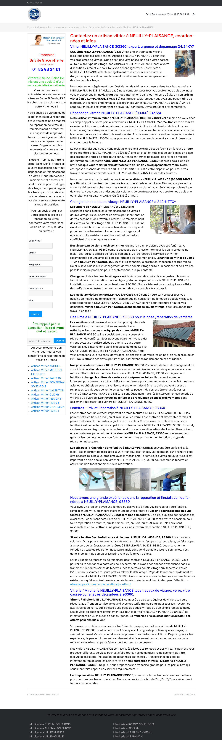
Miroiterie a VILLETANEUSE (46, 732)
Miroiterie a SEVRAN (126, 728)
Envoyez (59, 340)
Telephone (34, 264)
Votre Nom (34, 240)
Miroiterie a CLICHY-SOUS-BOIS (50, 724)
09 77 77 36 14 (35, 3)
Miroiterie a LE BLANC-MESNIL (133, 732)
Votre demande (37, 276)
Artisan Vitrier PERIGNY (46, 398)
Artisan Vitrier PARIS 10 (46, 378)
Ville (31, 300)
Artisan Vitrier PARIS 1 (45, 410)
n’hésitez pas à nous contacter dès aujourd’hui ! (100, 584)
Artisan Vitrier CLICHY (45, 394)
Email (32, 252)
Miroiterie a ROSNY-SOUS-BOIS (133, 724)
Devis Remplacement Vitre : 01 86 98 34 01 (167, 14)
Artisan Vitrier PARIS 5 (45, 402)
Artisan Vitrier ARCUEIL (46, 366)
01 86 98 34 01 (46, 69)
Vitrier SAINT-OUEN (183, 694)
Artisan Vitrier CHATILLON (48, 406)
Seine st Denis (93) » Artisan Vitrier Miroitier (110, 27)
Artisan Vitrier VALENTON (47, 390)
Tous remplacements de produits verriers (67, 27)
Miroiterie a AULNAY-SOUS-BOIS (50, 728)
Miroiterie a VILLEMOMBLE (46, 736)
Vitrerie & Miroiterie (36, 27)
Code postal (35, 288)
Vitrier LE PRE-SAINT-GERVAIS (44, 694)
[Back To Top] (214, 732)
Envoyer (35, 314)
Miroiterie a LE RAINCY (128, 736)
